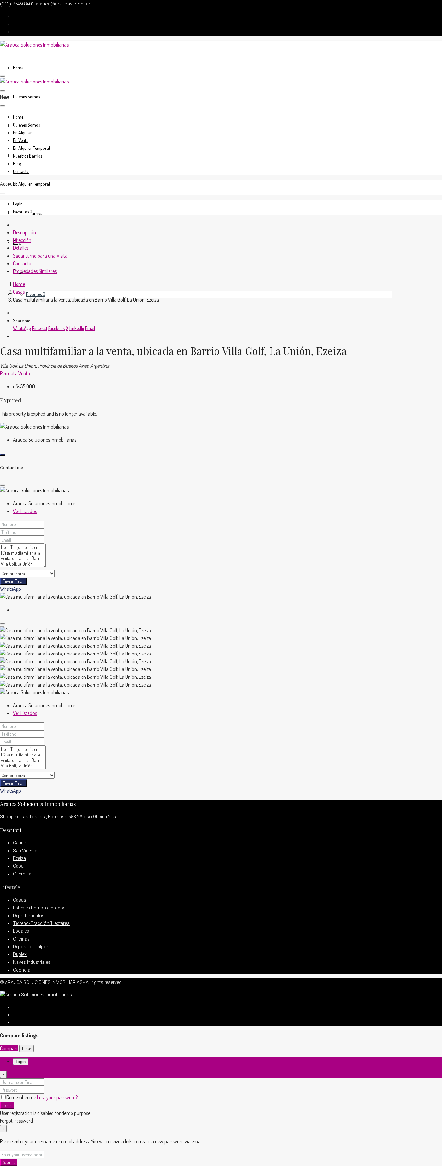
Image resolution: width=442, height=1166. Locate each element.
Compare (9, 1048)
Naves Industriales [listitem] (31, 962)
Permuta (9, 373)
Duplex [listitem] (20, 954)
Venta (24, 373)
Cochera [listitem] (21, 970)
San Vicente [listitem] (25, 850)
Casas (19, 292)
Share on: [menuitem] (21, 320)
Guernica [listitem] (22, 873)
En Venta (20, 140)
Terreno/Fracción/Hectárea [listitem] (41, 923)
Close (26, 1048)
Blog (17, 163)
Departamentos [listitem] (29, 915)
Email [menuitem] (90, 328)
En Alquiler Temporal (31, 184)
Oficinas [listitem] (21, 938)
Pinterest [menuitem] (39, 328)
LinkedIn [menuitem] (76, 328)
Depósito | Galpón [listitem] (31, 946)
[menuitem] (18, 204)
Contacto (21, 171)
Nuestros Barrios (27, 156)
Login (7, 1105)
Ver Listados (25, 511)
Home (18, 67)
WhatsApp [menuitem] (22, 328)
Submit (9, 1162)
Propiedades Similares (35, 271)
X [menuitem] (67, 328)
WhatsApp (10, 589)
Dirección (22, 240)
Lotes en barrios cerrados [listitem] (39, 907)
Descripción (24, 232)
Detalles (20, 248)
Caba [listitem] (18, 866)
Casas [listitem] (19, 900)
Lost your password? (57, 1097)
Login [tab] (21, 1061)
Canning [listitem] (21, 842)
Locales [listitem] (21, 931)
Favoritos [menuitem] (35, 294)
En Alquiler (22, 132)
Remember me (21, 1097)
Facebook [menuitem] (56, 328)
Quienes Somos (26, 96)
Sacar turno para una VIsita (40, 255)
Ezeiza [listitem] (19, 858)
